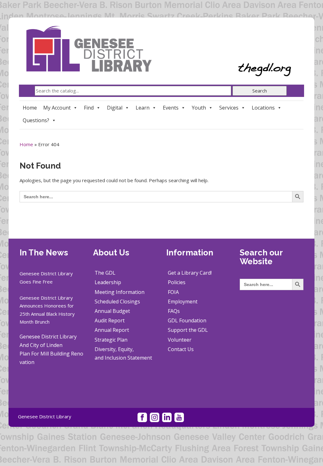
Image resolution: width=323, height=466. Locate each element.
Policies (176, 282)
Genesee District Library (44, 416)
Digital (114, 107)
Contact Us (181, 349)
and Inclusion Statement (123, 357)
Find (89, 107)
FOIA (173, 292)
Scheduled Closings (117, 301)
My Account (57, 107)
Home (30, 107)
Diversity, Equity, (114, 349)
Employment (182, 301)
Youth (199, 107)
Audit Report (110, 320)
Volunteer (179, 339)
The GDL (105, 272)
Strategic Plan (111, 339)
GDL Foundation (187, 320)
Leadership (108, 282)
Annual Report (112, 329)
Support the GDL (188, 329)
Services (228, 107)
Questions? (36, 120)
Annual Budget (112, 311)
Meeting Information (119, 292)
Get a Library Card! (190, 272)
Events (171, 107)
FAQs (174, 311)
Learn (143, 107)
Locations (263, 107)
